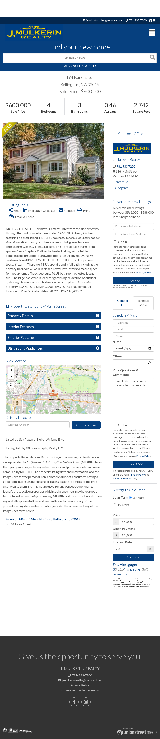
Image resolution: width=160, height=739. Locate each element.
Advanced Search (79, 66)
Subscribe (133, 281)
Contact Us (120, 182)
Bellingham (60, 519)
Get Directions (86, 425)
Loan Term (120, 497)
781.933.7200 (125, 166)
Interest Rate (122, 542)
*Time (117, 356)
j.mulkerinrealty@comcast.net (103, 20)
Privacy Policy (143, 272)
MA (33, 519)
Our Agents (120, 188)
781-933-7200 (137, 20)
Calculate (133, 557)
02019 (75, 519)
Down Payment (124, 528)
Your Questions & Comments (125, 372)
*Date (117, 341)
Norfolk (44, 519)
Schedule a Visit (143, 303)
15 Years (123, 505)
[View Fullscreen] (11, 385)
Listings (22, 519)
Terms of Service (122, 478)
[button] (152, 58)
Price (116, 515)
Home (10, 519)
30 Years (138, 497)
